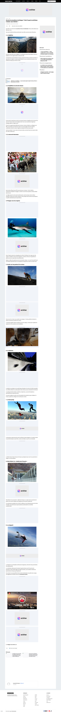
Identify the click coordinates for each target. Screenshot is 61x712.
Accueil (7, 18)
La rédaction (48, 697)
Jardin (24, 706)
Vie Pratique (36, 702)
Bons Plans (24, 697)
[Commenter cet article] (9, 26)
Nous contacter (48, 696)
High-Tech (24, 703)
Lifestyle (23, 1)
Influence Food (48, 702)
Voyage (36, 703)
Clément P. (22, 683)
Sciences (36, 698)
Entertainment (18, 1)
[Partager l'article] (7, 26)
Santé (35, 697)
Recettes (24, 702)
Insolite (28, 1)
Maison (36, 1)
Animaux (24, 696)
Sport (9, 18)
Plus (40, 1)
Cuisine (32, 1)
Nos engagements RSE (49, 698)
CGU (47, 701)
